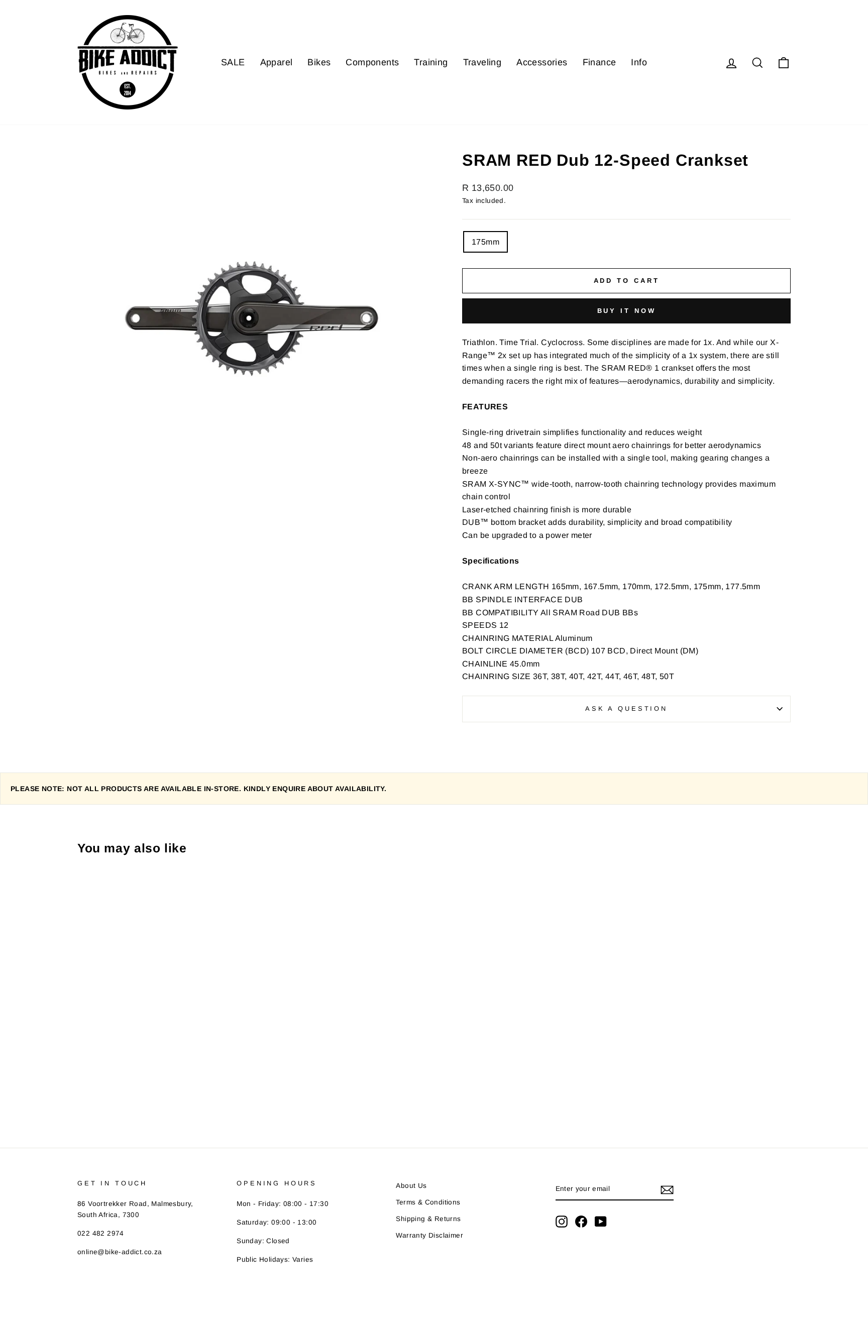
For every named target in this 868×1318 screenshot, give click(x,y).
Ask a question (626, 708)
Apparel (276, 62)
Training (431, 62)
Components (372, 62)
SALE (233, 62)
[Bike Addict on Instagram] (562, 1222)
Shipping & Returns (428, 1219)
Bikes (319, 62)
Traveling (482, 62)
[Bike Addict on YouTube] (601, 1222)
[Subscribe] (667, 1189)
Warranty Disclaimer (429, 1235)
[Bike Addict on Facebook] (581, 1222)
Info (639, 62)
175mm (485, 242)
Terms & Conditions (428, 1202)
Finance (599, 62)
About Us (411, 1185)
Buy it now (626, 310)
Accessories (541, 62)
